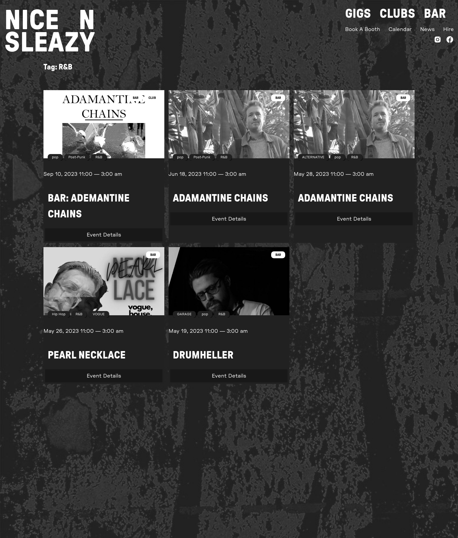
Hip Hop (58, 314)
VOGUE (99, 314)
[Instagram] (438, 41)
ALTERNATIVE (313, 157)
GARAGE (184, 314)
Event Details (104, 234)
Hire (448, 29)
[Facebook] (450, 41)
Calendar (400, 29)
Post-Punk (76, 157)
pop (55, 157)
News (427, 29)
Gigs (358, 13)
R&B (98, 157)
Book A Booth (362, 29)
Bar (435, 13)
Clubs (397, 13)
